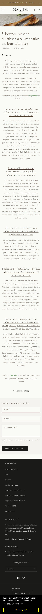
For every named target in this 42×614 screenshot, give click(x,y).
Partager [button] (7, 55)
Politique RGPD (10, 506)
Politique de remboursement (15, 495)
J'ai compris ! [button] (21, 610)
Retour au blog (22, 390)
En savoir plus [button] (18, 604)
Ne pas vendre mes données (15, 501)
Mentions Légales (11, 469)
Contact (8, 480)
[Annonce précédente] (2, 3)
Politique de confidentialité (15, 490)
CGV (6, 474)
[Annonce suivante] (39, 3)
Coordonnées (9, 511)
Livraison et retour (11, 485)
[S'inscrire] (34, 569)
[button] (2, 9)
